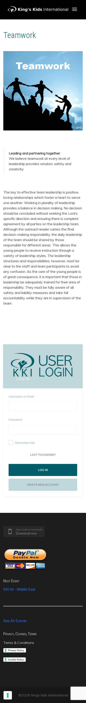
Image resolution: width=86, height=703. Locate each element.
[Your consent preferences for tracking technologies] (8, 695)
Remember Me (25, 443)
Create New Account (43, 485)
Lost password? (43, 455)
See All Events (14, 620)
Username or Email (21, 396)
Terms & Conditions (18, 642)
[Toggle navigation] (74, 9)
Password (15, 420)
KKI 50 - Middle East (19, 589)
